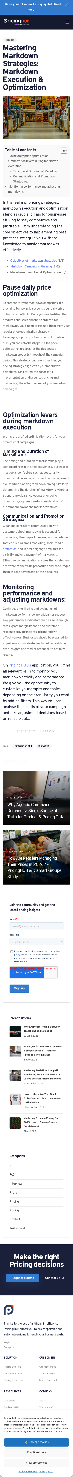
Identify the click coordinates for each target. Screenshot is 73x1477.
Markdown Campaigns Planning (31, 267)
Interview (16, 1184)
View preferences (36, 1463)
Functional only (36, 1452)
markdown (43, 746)
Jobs (42, 1400)
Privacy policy (46, 1471)
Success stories (48, 1373)
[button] (67, 4)
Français (8, 1347)
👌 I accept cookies (37, 1442)
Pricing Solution (12, 1367)
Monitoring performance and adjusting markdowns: (34, 189)
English (8, 1342)
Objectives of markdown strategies (33, 261)
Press (13, 1193)
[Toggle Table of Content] (62, 150)
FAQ (12, 1175)
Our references (47, 1367)
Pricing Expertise (13, 1380)
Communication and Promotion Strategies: (34, 179)
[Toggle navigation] (58, 22)
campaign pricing (23, 746)
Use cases (9, 1400)
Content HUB (11, 1407)
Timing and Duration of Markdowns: (36, 172)
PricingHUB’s (20, 665)
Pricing (10, 40)
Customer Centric (13, 1373)
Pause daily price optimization (28, 156)
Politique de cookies (28, 1471)
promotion (9, 549)
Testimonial (17, 1228)
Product (15, 1219)
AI (11, 1166)
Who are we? (46, 1407)
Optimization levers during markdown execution (33, 163)
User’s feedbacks (49, 1380)
